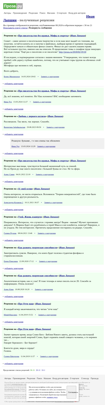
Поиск (42, 13)
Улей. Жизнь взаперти (29, 217)
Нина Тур (8, 102)
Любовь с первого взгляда (32, 116)
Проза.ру (95, 378)
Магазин (51, 13)
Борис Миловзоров (12, 77)
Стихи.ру (85, 378)
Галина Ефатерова (11, 356)
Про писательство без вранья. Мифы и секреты (43, 35)
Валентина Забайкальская (14, 127)
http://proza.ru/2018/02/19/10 (72, 52)
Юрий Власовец (10, 315)
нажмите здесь (52, 397)
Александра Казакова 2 (13, 202)
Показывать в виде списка (15, 28)
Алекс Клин (9, 289)
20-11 (38, 370)
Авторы (7, 13)
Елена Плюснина (11, 261)
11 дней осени (25, 188)
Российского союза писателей (64, 401)
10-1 (43, 370)
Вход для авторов (77, 13)
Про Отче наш (25, 303)
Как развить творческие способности (37, 247)
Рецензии (33, 13)
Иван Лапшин (78, 35)
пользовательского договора (21, 384)
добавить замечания (13, 83)
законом (80, 384)
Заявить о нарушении (50, 77)
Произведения (20, 13)
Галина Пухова (10, 233)
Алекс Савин (9, 174)
